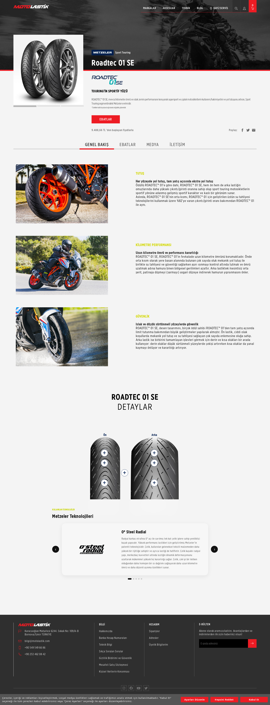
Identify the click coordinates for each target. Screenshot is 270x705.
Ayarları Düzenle (194, 699)
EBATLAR (106, 119)
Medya (153, 144)
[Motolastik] (32, 6)
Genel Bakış (97, 144)
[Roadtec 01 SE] (48, 70)
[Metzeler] (103, 52)
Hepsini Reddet (224, 699)
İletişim (177, 144)
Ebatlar (128, 144)
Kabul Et (254, 699)
